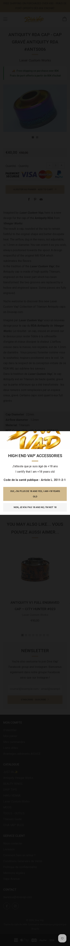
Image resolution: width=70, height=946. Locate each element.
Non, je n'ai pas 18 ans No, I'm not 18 (35, 507)
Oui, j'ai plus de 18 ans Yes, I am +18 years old (35, 494)
